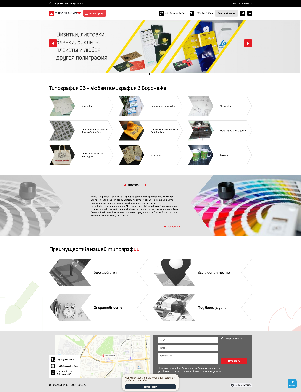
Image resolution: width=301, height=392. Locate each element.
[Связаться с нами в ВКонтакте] (249, 13)
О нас (233, 3)
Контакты (245, 3)
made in (242, 385)
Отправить (234, 360)
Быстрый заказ (226, 13)
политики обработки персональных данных (196, 371)
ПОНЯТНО (150, 386)
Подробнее (142, 380)
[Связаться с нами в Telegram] (242, 13)
